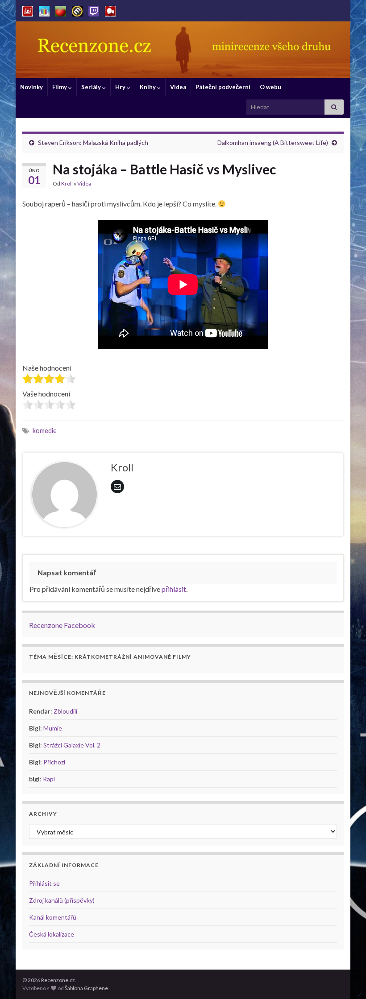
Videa (178, 87)
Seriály (91, 87)
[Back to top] (346, 979)
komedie (45, 430)
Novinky (31, 87)
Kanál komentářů (52, 917)
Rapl (49, 779)
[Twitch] (93, 9)
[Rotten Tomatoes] (60, 9)
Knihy (148, 87)
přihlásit (174, 589)
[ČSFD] (27, 9)
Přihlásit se (44, 883)
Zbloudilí (65, 711)
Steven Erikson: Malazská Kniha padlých (93, 142)
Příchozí (54, 762)
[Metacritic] (77, 9)
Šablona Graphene (86, 988)
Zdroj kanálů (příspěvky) (62, 900)
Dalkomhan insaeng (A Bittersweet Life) (272, 142)
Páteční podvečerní (222, 87)
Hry (121, 87)
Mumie (52, 728)
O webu (270, 87)
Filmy (60, 87)
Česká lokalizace (51, 934)
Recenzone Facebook (62, 625)
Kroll (67, 183)
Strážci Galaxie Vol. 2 (71, 745)
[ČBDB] (110, 9)
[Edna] (44, 9)
